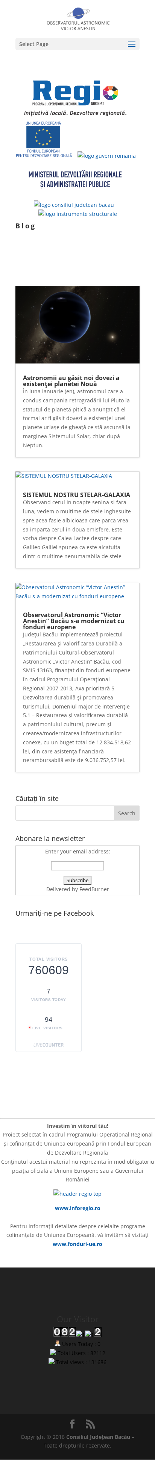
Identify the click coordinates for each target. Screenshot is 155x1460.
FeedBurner (94, 889)
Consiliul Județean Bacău (98, 1436)
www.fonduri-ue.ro (77, 1243)
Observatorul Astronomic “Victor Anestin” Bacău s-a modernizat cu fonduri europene (74, 621)
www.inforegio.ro (77, 1208)
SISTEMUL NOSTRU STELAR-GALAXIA (76, 495)
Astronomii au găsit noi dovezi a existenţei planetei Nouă (71, 381)
